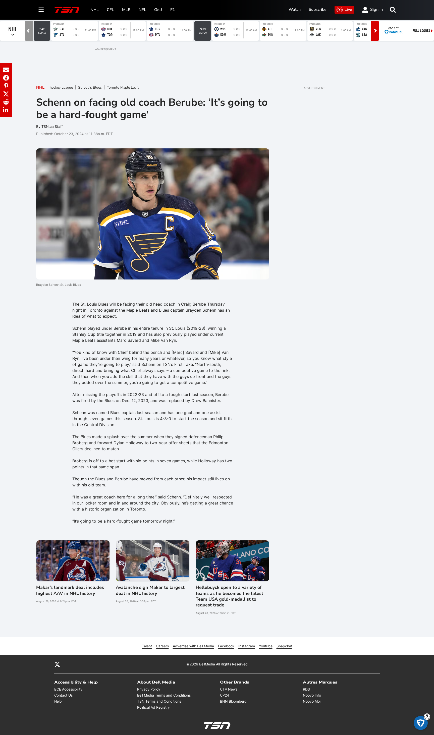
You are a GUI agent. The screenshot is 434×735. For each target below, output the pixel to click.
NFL (142, 10)
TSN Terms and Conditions (159, 701)
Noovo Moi (311, 701)
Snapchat (284, 646)
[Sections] (41, 10)
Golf (158, 10)
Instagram (246, 646)
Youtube (266, 646)
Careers (162, 646)
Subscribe (318, 9)
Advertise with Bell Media (193, 646)
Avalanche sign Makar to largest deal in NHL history (150, 590)
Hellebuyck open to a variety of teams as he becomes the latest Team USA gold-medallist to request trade (229, 596)
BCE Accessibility (68, 689)
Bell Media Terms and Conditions (164, 695)
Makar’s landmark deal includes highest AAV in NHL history (70, 590)
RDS (306, 689)
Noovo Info (312, 695)
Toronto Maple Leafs (123, 87)
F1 (172, 10)
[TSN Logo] (66, 10)
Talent (147, 646)
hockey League (61, 87)
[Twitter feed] (57, 664)
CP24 (224, 695)
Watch (295, 9)
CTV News (228, 689)
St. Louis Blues (90, 87)
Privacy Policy (148, 689)
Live (348, 9)
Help (58, 701)
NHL (94, 10)
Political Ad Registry (153, 707)
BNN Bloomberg (233, 701)
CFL (110, 10)
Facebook (226, 646)
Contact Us (63, 695)
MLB (126, 10)
